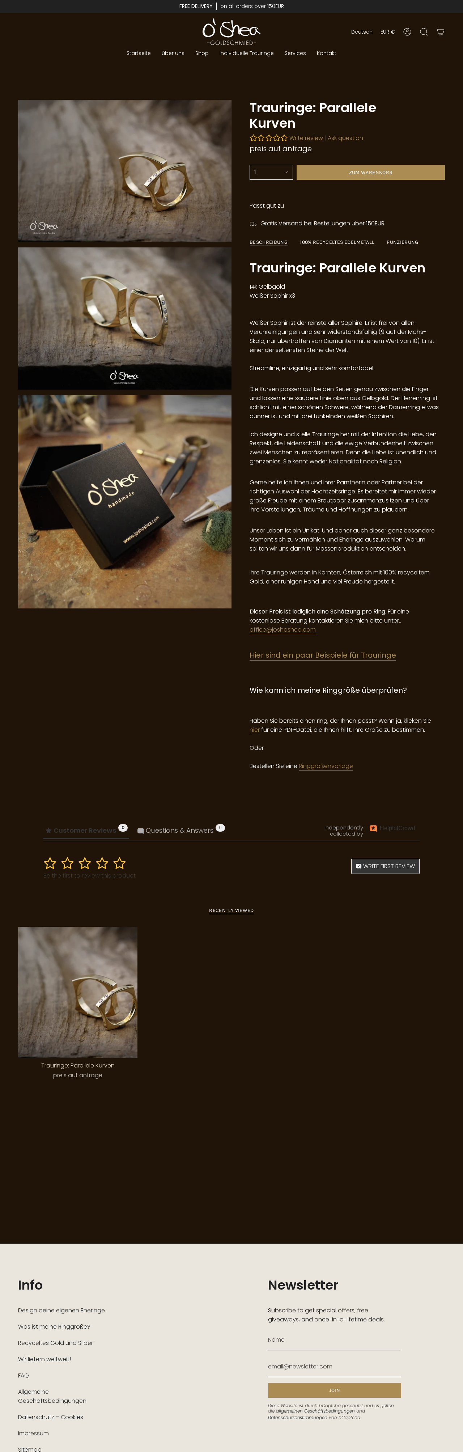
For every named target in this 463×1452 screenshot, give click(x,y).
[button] (202, 53)
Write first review (388, 866)
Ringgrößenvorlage (326, 766)
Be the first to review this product (89, 875)
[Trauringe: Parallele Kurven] (77, 992)
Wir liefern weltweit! (44, 1359)
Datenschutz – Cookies (50, 1417)
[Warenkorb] (440, 32)
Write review (306, 138)
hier (255, 730)
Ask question (345, 138)
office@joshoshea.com (283, 629)
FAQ (23, 1375)
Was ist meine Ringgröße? (54, 1326)
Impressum (33, 1433)
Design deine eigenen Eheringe (61, 1310)
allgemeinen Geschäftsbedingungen (315, 1411)
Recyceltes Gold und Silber (55, 1343)
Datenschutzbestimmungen (297, 1417)
